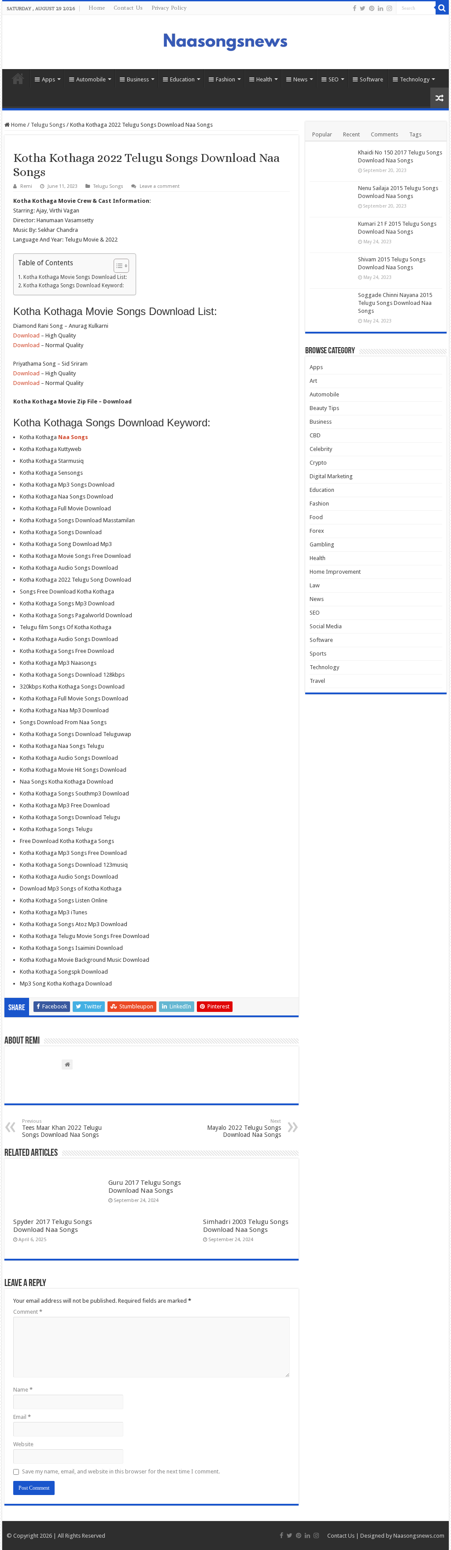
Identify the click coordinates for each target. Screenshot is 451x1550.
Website (23, 1444)
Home (97, 7)
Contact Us (128, 7)
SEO (334, 79)
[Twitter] (362, 8)
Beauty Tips (324, 408)
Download (26, 335)
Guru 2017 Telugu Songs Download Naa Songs (144, 1187)
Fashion (225, 79)
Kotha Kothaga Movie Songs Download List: (74, 277)
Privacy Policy (169, 7)
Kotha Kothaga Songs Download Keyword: (73, 285)
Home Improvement (335, 571)
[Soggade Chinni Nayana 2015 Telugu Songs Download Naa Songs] (332, 306)
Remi (26, 186)
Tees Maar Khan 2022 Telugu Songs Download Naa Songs (62, 1128)
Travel (317, 681)
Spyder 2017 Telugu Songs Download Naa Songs (52, 1226)
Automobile (91, 79)
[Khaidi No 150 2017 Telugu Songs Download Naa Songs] (332, 164)
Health (264, 79)
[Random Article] (439, 98)
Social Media (326, 626)
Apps (48, 79)
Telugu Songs (48, 124)
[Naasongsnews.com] (225, 40)
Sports (318, 653)
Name (23, 1389)
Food (316, 517)
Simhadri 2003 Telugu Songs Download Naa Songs (245, 1226)
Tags (415, 134)
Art (313, 380)
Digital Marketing (331, 476)
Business (138, 79)
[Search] (442, 8)
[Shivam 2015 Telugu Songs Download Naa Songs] (332, 271)
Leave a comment (160, 186)
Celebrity (321, 449)
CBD (315, 435)
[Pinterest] (371, 8)
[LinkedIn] (380, 8)
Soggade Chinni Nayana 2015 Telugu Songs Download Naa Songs (395, 303)
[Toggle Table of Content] (117, 265)
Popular (322, 134)
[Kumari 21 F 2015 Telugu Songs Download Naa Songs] (332, 235)
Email (22, 1417)
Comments (384, 134)
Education (182, 79)
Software (371, 79)
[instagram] (389, 8)
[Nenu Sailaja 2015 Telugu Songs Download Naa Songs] (332, 199)
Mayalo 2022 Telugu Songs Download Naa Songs (244, 1128)
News (300, 79)
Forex (317, 531)
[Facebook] (354, 8)
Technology (414, 79)
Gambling (322, 544)
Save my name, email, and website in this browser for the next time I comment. (121, 1471)
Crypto (318, 462)
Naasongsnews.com (418, 1535)
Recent (351, 134)
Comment (27, 1311)
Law (315, 585)
